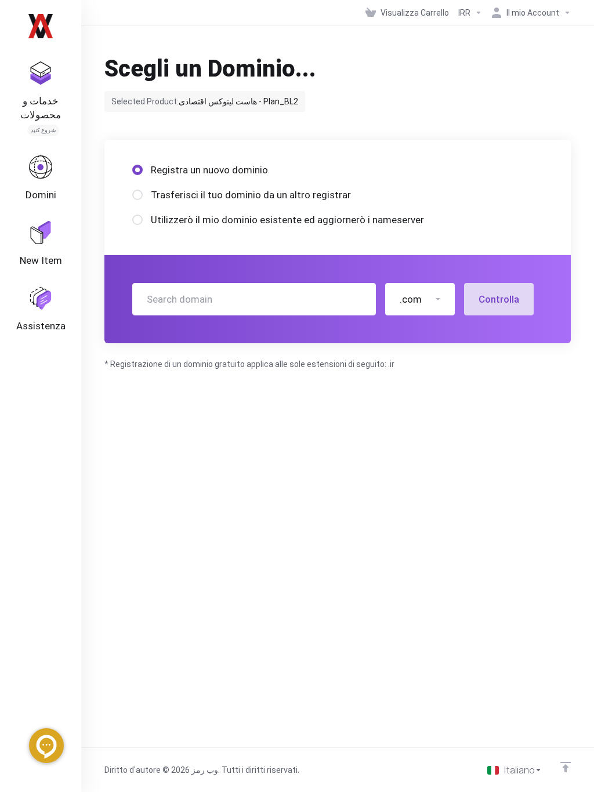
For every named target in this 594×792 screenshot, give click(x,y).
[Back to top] (565, 767)
